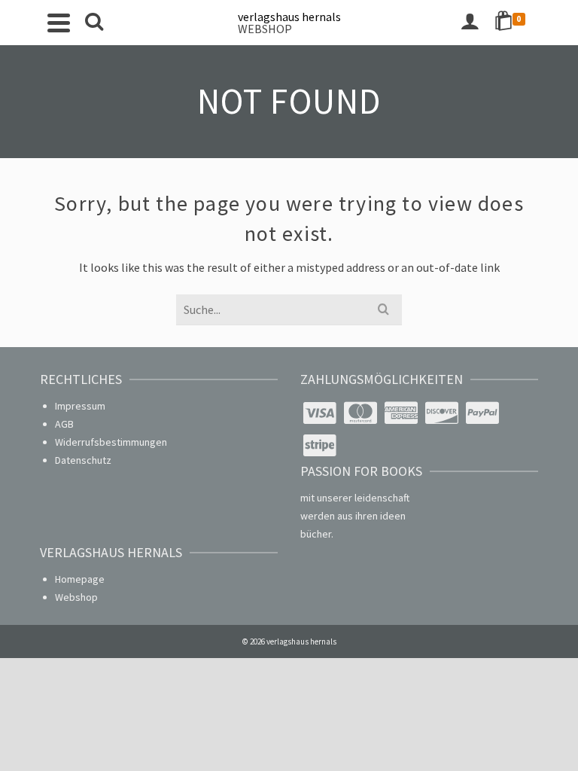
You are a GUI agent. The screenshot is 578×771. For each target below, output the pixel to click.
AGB (64, 424)
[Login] (469, 22)
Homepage (80, 579)
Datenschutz (83, 460)
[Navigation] (59, 22)
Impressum (80, 406)
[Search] (94, 22)
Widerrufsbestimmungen (111, 442)
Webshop (76, 597)
